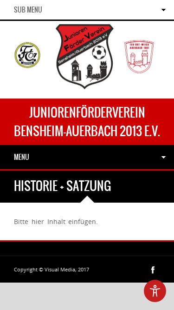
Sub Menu (28, 10)
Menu (21, 157)
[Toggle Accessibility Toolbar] (155, 291)
